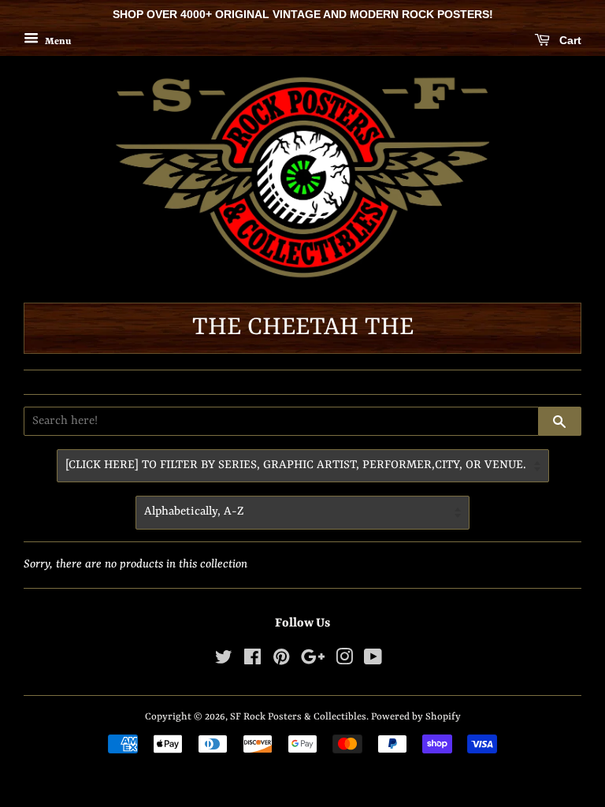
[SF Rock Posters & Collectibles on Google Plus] (313, 661)
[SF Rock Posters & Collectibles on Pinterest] (281, 661)
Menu (57, 40)
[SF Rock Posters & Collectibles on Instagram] (344, 661)
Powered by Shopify (416, 717)
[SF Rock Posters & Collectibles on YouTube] (373, 661)
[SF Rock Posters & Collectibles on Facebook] (252, 661)
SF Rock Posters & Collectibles (298, 717)
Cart (568, 40)
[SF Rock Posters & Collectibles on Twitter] (223, 661)
